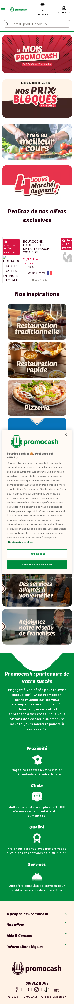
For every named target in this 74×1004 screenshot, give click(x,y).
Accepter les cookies (36, 564)
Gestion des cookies (20, 542)
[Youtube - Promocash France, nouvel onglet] (26, 989)
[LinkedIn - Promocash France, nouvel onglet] (56, 989)
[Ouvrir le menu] (3, 9)
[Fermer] (65, 434)
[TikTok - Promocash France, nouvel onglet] (46, 989)
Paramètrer (37, 553)
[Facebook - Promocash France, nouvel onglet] (16, 989)
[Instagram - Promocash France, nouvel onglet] (36, 989)
